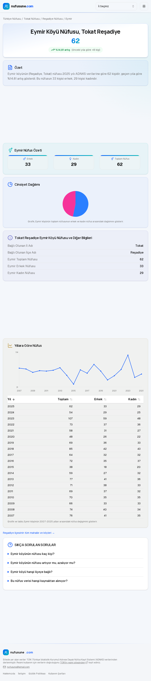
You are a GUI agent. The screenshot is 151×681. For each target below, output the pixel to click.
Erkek (98, 399)
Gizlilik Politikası (37, 673)
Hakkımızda (9, 673)
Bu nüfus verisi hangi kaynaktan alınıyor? (39, 581)
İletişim (22, 673)
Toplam (63, 399)
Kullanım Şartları (57, 673)
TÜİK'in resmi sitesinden (72, 662)
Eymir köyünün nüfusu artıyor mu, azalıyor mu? (43, 563)
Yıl (9, 399)
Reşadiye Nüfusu (53, 18)
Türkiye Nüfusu (12, 18)
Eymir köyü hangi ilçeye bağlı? (31, 572)
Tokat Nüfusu (32, 18)
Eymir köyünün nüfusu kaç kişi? (32, 554)
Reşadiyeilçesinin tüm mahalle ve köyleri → (29, 532)
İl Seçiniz (103, 6)
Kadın (132, 399)
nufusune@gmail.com (18, 667)
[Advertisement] (75, 114)
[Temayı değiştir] (144, 6)
